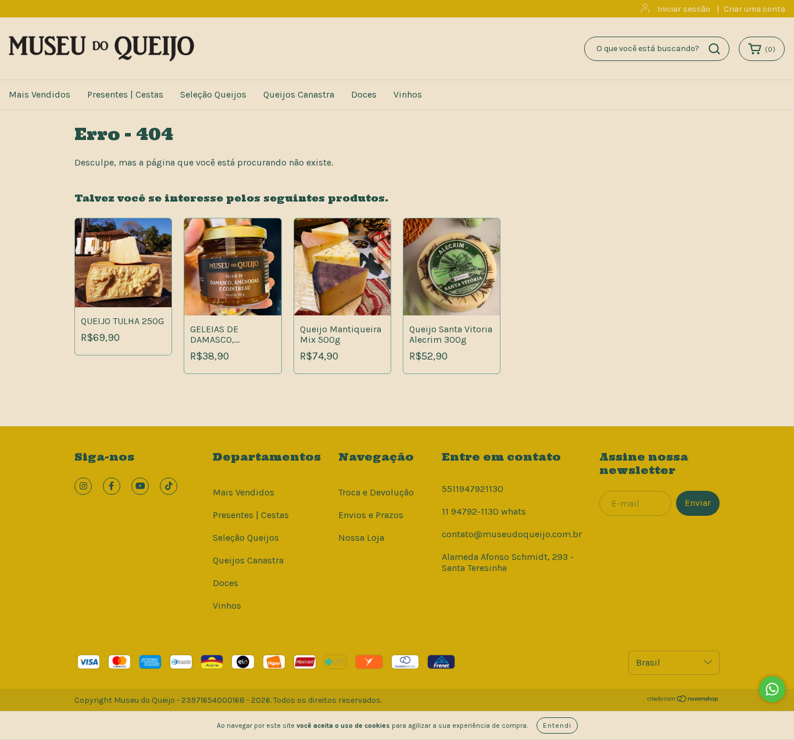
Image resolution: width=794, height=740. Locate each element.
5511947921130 (472, 488)
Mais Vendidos (39, 94)
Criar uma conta (754, 9)
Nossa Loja (361, 537)
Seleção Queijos (213, 94)
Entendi (557, 725)
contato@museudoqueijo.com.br (512, 534)
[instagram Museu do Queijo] (83, 486)
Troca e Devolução (376, 492)
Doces (364, 94)
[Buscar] (714, 48)
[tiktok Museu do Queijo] (168, 486)
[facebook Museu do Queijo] (111, 486)
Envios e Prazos (370, 514)
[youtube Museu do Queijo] (140, 486)
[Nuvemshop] (683, 700)
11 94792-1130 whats (484, 511)
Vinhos (408, 94)
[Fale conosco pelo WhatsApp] (772, 689)
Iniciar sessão (683, 9)
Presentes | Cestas (125, 94)
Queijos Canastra (298, 94)
